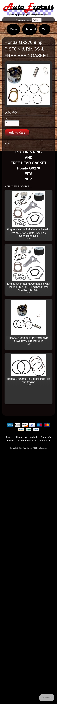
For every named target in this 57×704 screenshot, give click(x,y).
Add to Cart (17, 132)
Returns (11, 440)
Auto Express (27, 448)
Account (30, 29)
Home (19, 437)
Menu (13, 29)
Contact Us (44, 440)
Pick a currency (23, 20)
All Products (31, 437)
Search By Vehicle (27, 440)
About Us (46, 437)
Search (9, 437)
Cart (44, 29)
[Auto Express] (28, 14)
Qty (6, 119)
